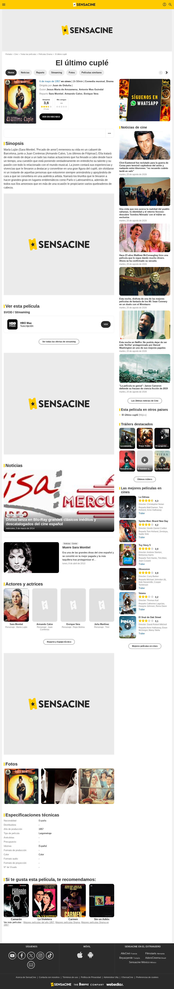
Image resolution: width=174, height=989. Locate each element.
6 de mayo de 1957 (50, 81)
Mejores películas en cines (145, 646)
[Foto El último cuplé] (21, 786)
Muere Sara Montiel (76, 547)
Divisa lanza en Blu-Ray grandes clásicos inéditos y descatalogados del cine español (51, 521)
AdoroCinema (153, 957)
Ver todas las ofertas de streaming (59, 342)
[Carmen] (73, 900)
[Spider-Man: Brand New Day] (127, 531)
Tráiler (142, 513)
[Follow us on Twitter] (31, 955)
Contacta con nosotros (49, 977)
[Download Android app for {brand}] (92, 954)
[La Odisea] (127, 507)
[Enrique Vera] (73, 605)
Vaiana (142, 593)
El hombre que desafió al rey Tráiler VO (145, 469)
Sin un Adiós (101, 919)
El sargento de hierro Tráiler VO (162, 446)
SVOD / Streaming (17, 312)
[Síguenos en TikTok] (50, 955)
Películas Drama (45, 54)
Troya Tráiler (145, 446)
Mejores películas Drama (67, 922)
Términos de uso (70, 977)
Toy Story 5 (145, 545)
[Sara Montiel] (16, 605)
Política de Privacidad (91, 977)
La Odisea (144, 497)
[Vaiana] (127, 603)
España (42, 820)
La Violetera (45, 919)
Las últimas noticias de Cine (144, 401)
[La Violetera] (44, 900)
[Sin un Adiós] (101, 900)
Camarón (16, 919)
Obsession (144, 569)
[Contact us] (31, 965)
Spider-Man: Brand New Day (153, 521)
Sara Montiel (56, 93)
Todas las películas (28, 54)
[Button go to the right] (166, 73)
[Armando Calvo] (44, 605)
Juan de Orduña (62, 85)
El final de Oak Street (150, 617)
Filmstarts (150, 953)
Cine (16, 54)
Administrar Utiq (111, 977)
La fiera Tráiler (162, 469)
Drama (110, 81)
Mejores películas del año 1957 (38, 922)
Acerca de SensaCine (26, 977)
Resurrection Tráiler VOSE (127, 469)
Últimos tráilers (144, 479)
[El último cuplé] (20, 101)
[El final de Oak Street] (127, 627)
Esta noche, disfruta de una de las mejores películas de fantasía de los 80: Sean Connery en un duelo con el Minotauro (143, 301)
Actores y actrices (24, 584)
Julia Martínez (101, 624)
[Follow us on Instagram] (41, 955)
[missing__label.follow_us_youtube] (12, 955)
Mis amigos (61, 100)
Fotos (11, 764)
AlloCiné (125, 953)
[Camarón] (16, 900)
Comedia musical (95, 81)
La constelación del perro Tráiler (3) (127, 446)
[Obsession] (127, 579)
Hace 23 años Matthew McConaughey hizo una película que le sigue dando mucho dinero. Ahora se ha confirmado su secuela (143, 258)
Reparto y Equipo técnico (59, 642)
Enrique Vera (91, 93)
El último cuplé (134, 415)
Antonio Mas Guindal (91, 89)
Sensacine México (139, 962)
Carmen (73, 919)
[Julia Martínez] (101, 605)
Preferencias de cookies (147, 977)
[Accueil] (84, 4)
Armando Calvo (73, 93)
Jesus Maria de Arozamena (62, 89)
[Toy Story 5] (127, 555)
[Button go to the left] (161, 73)
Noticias (13, 465)
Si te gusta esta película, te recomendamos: (50, 879)
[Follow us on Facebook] (22, 955)
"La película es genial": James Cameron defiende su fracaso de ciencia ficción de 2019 (143, 387)
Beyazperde (126, 957)
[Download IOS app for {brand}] (82, 954)
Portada (8, 54)
